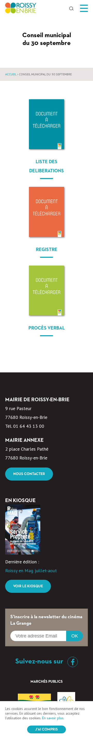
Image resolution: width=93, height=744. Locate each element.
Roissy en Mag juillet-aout (31, 571)
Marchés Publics (46, 681)
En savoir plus (53, 718)
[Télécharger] (46, 124)
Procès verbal (46, 328)
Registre (46, 249)
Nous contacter (29, 474)
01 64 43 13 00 (28, 426)
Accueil (10, 74)
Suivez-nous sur (40, 661)
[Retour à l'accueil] (20, 9)
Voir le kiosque (28, 586)
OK (74, 635)
